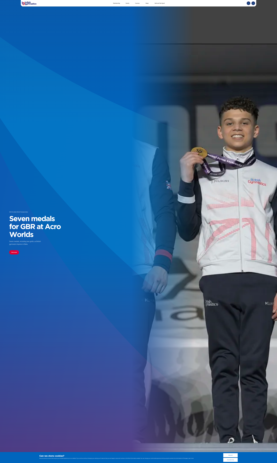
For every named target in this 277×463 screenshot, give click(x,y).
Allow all (230, 455)
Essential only (230, 460)
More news (14, 252)
